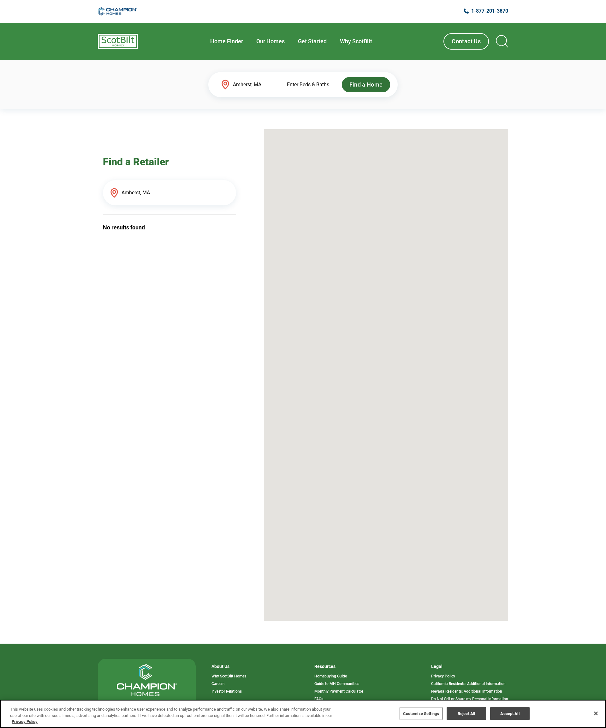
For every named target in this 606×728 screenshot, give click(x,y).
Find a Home (366, 84)
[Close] (596, 713)
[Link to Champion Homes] (117, 11)
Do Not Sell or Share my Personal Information (469, 699)
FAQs (318, 699)
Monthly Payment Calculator (338, 691)
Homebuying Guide (330, 676)
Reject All (466, 713)
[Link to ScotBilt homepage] (118, 41)
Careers (217, 684)
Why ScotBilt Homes (228, 676)
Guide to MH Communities (336, 684)
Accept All (509, 713)
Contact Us (466, 41)
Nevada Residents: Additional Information (466, 691)
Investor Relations (226, 691)
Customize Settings (421, 713)
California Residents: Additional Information (468, 684)
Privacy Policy (443, 676)
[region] (303, 714)
